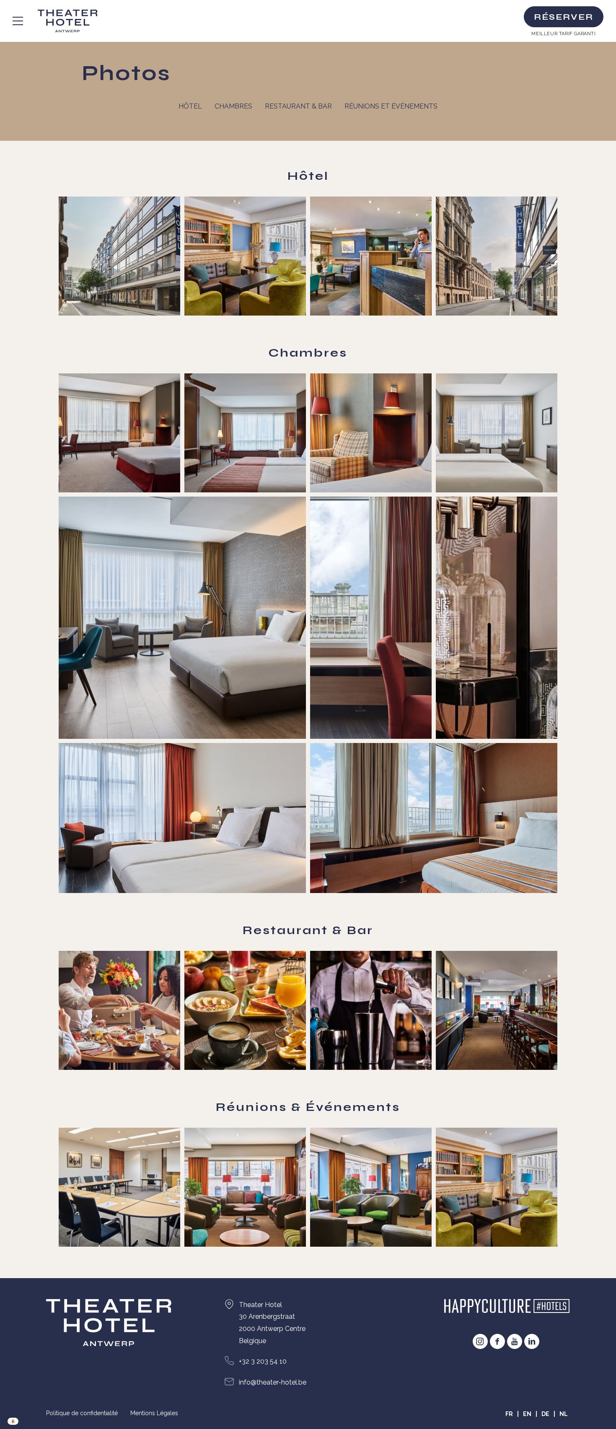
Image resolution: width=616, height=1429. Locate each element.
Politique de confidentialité (82, 1413)
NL (563, 1414)
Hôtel (190, 106)
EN (527, 1414)
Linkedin (531, 1341)
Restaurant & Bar (298, 106)
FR (509, 1414)
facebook (497, 1341)
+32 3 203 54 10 (263, 1361)
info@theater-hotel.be (272, 1382)
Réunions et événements (390, 106)
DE (545, 1414)
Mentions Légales (154, 1413)
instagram (480, 1341)
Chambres (233, 106)
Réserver (563, 17)
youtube (514, 1341)
